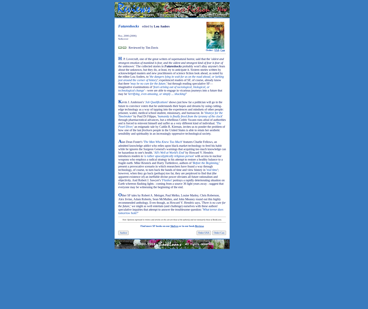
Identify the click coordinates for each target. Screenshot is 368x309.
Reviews (199, 226)
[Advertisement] (241, 59)
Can (222, 50)
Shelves (174, 226)
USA (216, 50)
